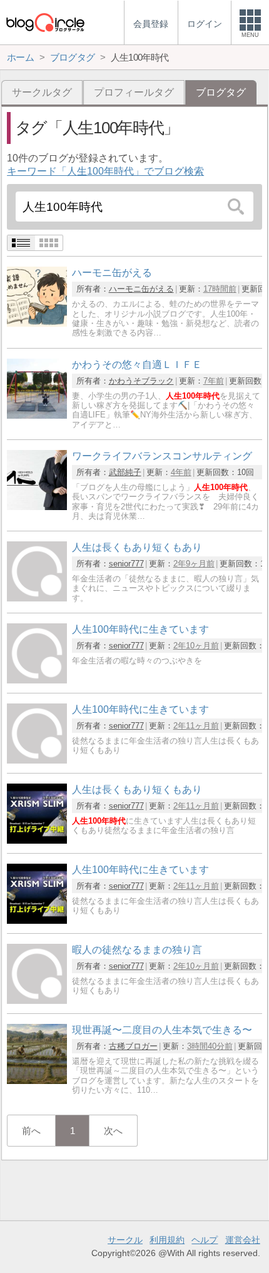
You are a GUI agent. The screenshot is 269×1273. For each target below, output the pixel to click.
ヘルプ (204, 1240)
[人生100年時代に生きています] (37, 680)
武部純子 (125, 472)
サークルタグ (42, 92)
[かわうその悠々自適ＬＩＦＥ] (37, 415)
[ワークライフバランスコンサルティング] (37, 506)
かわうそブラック (141, 381)
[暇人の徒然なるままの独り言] (37, 1000)
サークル (125, 1240)
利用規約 (167, 1240)
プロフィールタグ (134, 92)
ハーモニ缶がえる (141, 289)
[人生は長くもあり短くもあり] (37, 598)
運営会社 (242, 1240)
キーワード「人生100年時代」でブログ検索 (105, 171)
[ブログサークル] (45, 22)
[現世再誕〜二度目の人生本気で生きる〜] (37, 1080)
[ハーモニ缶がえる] (37, 323)
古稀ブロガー (133, 1046)
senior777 (126, 563)
